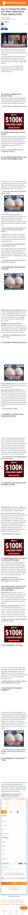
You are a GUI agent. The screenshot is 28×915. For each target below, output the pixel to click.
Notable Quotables (5, 904)
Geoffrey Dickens (5, 17)
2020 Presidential (14, 902)
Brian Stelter (12, 900)
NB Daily (13, 904)
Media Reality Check (20, 904)
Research (21, 902)
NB (8, 902)
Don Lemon (3, 902)
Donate (24, 907)
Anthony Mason (4, 900)
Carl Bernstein (19, 900)
